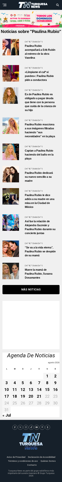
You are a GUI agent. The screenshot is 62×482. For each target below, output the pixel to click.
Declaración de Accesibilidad (41, 457)
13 (31, 389)
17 (6, 396)
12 (23, 389)
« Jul (6, 415)
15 (47, 389)
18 (14, 396)
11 (14, 389)
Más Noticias (31, 289)
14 (39, 389)
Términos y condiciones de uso (23, 461)
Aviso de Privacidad (16, 457)
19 (23, 396)
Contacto (32, 465)
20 (31, 396)
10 (6, 389)
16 (55, 389)
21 (39, 396)
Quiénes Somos (48, 461)
